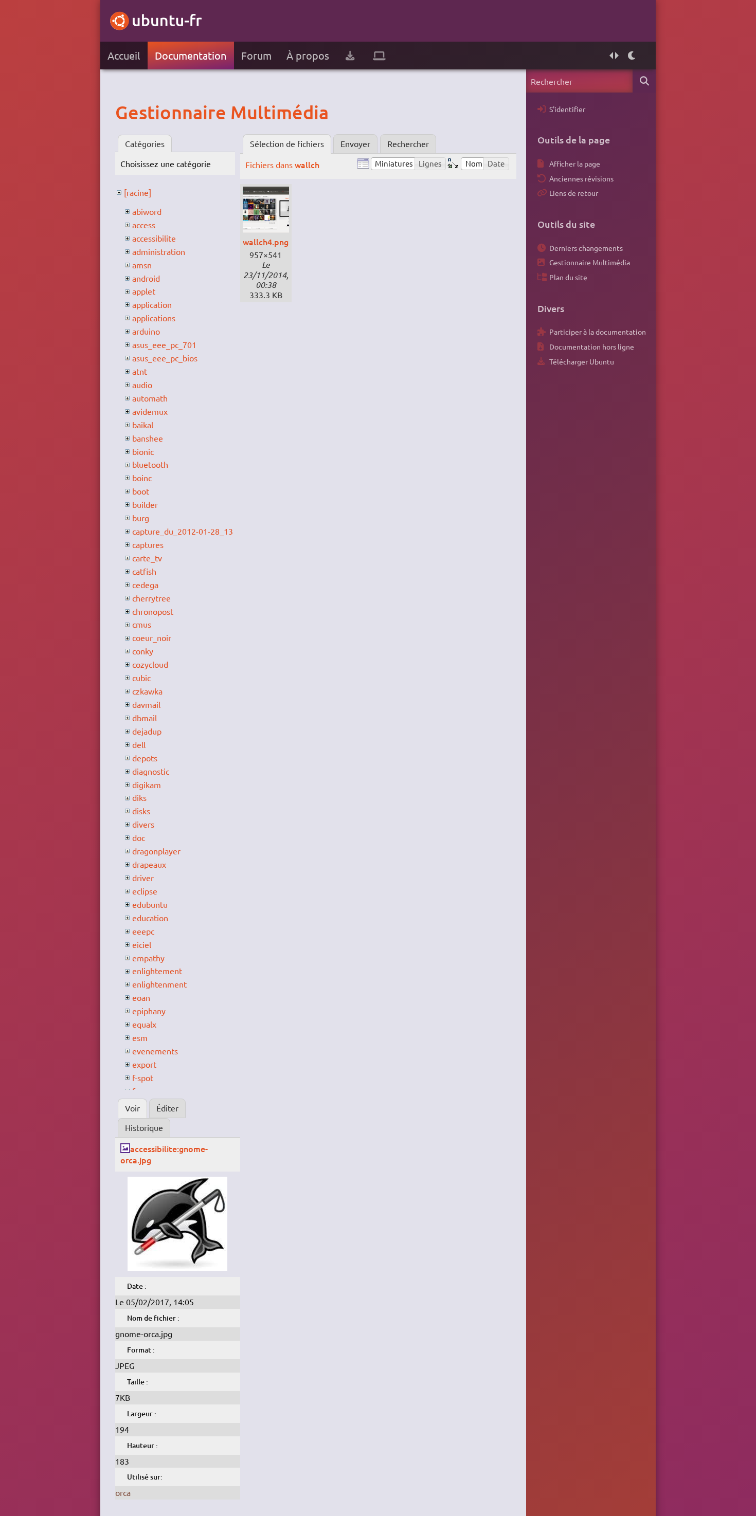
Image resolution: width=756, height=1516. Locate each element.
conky (142, 651)
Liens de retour (573, 192)
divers (143, 824)
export (144, 1064)
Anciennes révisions (581, 178)
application (152, 304)
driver (143, 877)
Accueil (123, 55)
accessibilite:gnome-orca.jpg (164, 1154)
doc (138, 837)
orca (123, 1492)
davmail (146, 704)
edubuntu (150, 904)
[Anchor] (125, 112)
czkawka (147, 691)
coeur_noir (151, 637)
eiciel (141, 944)
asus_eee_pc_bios (164, 358)
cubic (141, 677)
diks (139, 797)
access (143, 225)
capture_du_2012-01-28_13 (182, 531)
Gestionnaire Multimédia (589, 262)
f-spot (142, 1077)
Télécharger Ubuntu (581, 361)
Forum (256, 55)
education (150, 917)
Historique (144, 1127)
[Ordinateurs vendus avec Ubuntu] (379, 55)
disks (141, 811)
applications (153, 318)
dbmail (144, 718)
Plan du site (568, 277)
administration (158, 251)
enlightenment (159, 984)
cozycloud (150, 664)
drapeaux (149, 864)
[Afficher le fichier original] (177, 1267)
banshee (147, 438)
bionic (143, 451)
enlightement (157, 970)
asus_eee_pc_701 (164, 344)
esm (140, 1037)
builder (145, 504)
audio (142, 384)
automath (150, 398)
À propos (307, 55)
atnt (139, 371)
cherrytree (151, 598)
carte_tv (147, 558)
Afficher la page (574, 163)
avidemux (150, 411)
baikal (142, 424)
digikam (146, 784)
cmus (141, 624)
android (146, 278)
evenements (155, 1051)
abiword (146, 211)
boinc (142, 477)
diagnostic (150, 771)
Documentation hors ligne (591, 346)
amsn (142, 265)
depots (144, 758)
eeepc (143, 931)
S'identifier (567, 109)
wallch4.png (266, 241)
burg (140, 518)
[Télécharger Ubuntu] (350, 55)
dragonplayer (156, 851)
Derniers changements (586, 247)
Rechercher (408, 143)
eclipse (144, 891)
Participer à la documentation (597, 331)
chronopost (152, 611)
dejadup (146, 731)
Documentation (190, 55)
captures (148, 544)
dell (139, 744)
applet (143, 291)
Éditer (167, 1108)
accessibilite (154, 238)
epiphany (149, 1011)
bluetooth (150, 464)
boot (140, 491)
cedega (145, 584)
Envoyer (355, 143)
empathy (148, 958)
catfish (144, 571)
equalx (144, 1024)
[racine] (137, 192)
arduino (146, 331)
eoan (141, 997)
